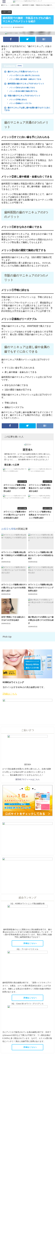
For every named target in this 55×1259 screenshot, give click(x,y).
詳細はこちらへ (30, 943)
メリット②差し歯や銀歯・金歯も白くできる (25, 79)
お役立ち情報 (6, 12)
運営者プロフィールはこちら (27, 779)
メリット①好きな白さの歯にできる (22, 87)
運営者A (27, 449)
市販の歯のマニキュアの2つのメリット (22, 96)
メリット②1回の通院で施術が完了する (23, 91)
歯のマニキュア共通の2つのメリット (21, 71)
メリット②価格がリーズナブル (20, 103)
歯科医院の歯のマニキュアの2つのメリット (24, 83)
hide (19, 65)
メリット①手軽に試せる (18, 99)
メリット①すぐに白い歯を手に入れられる (24, 75)
